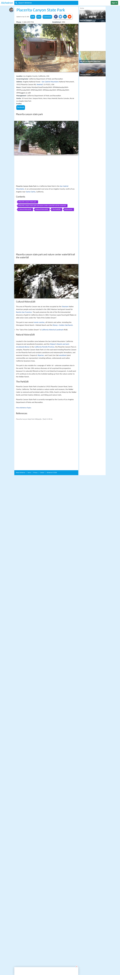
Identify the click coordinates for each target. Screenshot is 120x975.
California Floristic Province (44, 406)
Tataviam (65, 332)
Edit (32, 17)
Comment (47, 17)
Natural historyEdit (42, 209)
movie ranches (39, 348)
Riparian (41, 414)
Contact (42, 747)
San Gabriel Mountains (50, 82)
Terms (29, 747)
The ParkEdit (56, 209)
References (68, 209)
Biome (27, 406)
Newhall (40, 85)
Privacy (35, 747)
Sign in (114, 3)
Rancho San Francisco (24, 338)
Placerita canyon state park (27, 202)
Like (38, 17)
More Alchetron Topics (23, 467)
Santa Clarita (30, 192)
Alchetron (7, 2)
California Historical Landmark (52, 355)
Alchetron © (52, 747)
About (20, 747)
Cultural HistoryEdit (25, 209)
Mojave (52, 403)
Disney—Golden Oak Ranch (63, 351)
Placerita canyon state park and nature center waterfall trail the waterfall (42, 206)
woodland (62, 414)
